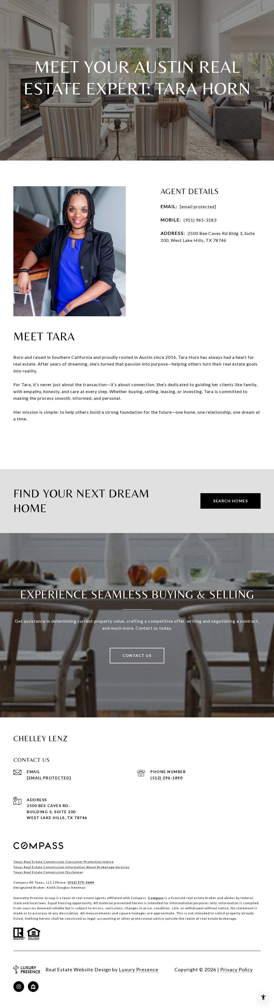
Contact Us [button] (137, 655)
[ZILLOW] (33, 986)
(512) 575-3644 (81, 882)
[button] (137, 439)
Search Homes (230, 501)
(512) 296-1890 (166, 777)
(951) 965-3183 (200, 219)
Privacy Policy (236, 969)
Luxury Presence (138, 969)
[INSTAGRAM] (18, 986)
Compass (156, 898)
